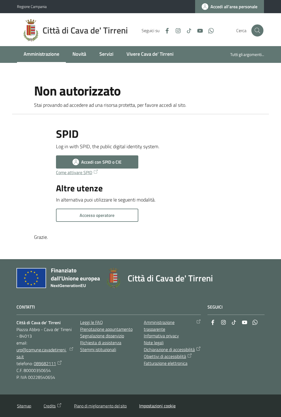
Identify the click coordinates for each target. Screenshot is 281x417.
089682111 (45, 363)
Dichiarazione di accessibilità (169, 349)
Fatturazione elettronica (165, 363)
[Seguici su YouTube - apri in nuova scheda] (197, 30)
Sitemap (24, 406)
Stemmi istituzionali (98, 349)
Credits (50, 406)
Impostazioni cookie (157, 405)
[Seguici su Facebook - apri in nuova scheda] (164, 30)
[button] (257, 30)
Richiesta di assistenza (100, 342)
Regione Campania (32, 6)
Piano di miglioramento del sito (100, 406)
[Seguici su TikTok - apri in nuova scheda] (186, 30)
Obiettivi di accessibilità (165, 356)
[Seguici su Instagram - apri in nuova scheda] (175, 30)
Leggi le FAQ (91, 322)
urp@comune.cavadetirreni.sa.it (41, 353)
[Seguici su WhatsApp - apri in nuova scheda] (208, 30)
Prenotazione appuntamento (106, 329)
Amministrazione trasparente (159, 325)
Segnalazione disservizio (102, 335)
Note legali (154, 342)
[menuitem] (41, 54)
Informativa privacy (161, 335)
